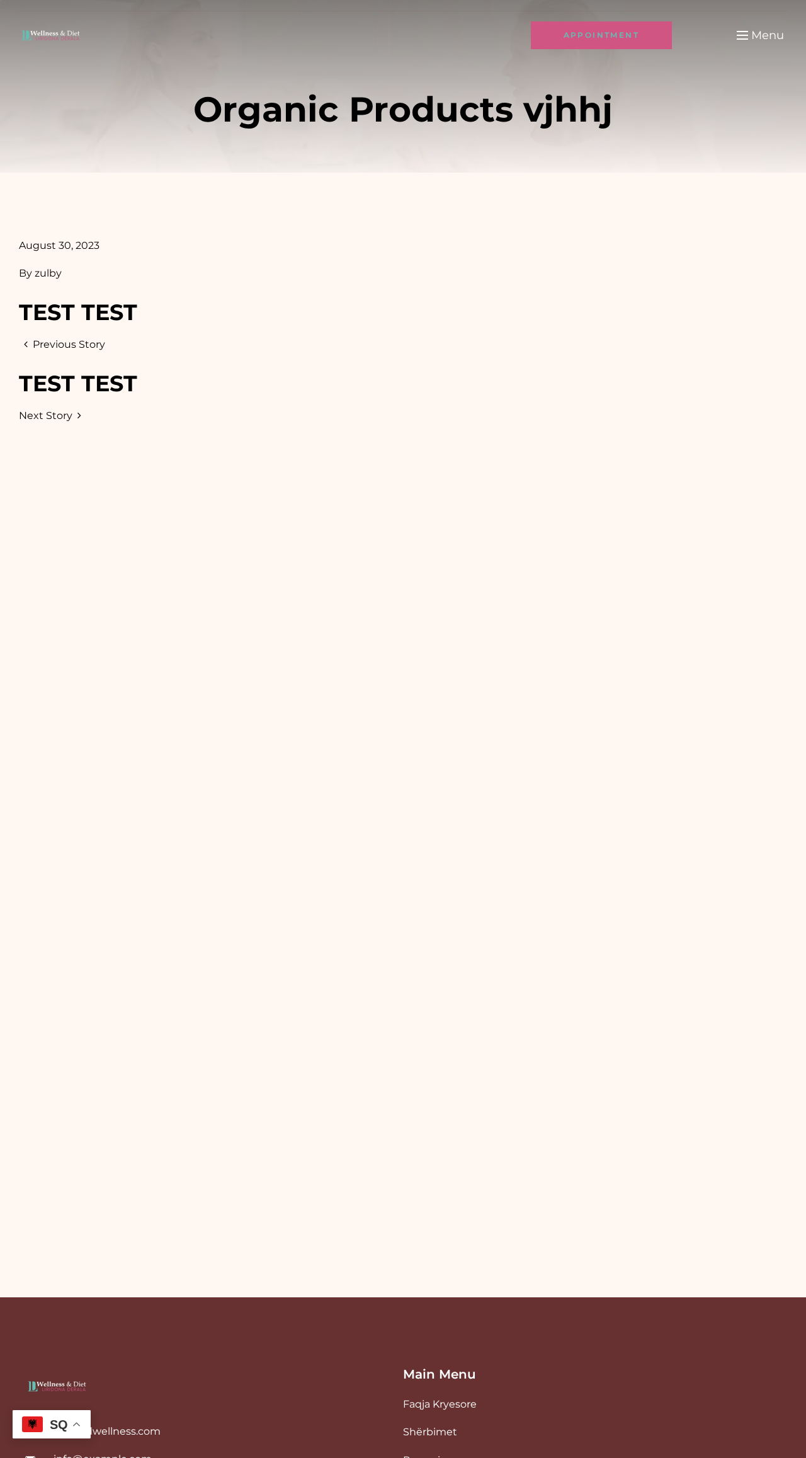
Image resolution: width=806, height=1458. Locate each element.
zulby (48, 273)
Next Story (45, 416)
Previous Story (69, 344)
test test (78, 312)
